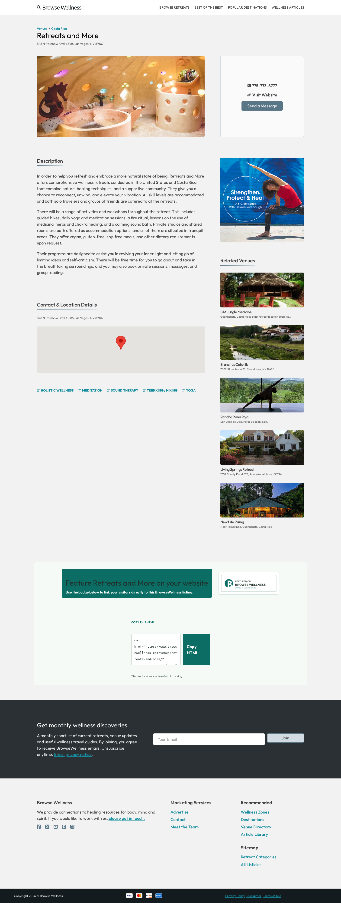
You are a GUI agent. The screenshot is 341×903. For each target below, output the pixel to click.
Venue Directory (256, 827)
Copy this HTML (142, 622)
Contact (178, 819)
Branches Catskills (234, 364)
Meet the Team (184, 827)
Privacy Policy (235, 896)
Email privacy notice (73, 754)
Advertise (179, 812)
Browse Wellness (61, 7)
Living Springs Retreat (237, 469)
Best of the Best (208, 7)
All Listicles (251, 864)
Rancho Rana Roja (234, 417)
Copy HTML (192, 650)
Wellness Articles (288, 7)
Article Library (254, 834)
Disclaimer (253, 896)
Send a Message (262, 106)
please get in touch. (126, 818)
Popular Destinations (247, 7)
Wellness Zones (255, 812)
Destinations (252, 819)
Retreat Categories (259, 857)
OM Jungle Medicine (236, 312)
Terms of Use (272, 896)
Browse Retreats (174, 7)
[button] (121, 343)
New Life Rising (232, 522)
